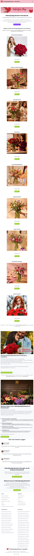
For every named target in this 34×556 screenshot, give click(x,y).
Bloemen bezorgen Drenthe (6, 515)
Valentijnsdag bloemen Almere (23, 513)
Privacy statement (4, 499)
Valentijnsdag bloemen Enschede (23, 529)
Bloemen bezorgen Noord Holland (7, 523)
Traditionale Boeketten (21, 502)
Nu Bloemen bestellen (5, 436)
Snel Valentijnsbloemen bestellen (7, 372)
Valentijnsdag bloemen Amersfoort (23, 515)
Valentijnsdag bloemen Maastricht (23, 539)
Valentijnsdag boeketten (21, 325)
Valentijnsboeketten (10, 376)
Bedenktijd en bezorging (5, 501)
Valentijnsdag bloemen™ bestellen (18, 549)
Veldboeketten (20, 497)
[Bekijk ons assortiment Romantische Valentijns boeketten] (17, 273)
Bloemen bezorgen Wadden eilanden (7, 532)
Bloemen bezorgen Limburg (6, 530)
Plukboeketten (20, 501)
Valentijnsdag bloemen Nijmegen (23, 541)
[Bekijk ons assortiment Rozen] (17, 143)
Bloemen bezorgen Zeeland (6, 527)
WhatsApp (3, 504)
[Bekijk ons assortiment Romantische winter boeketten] (17, 305)
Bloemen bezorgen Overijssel (6, 516)
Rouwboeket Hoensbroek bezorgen (7, 506)
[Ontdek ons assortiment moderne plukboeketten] (17, 79)
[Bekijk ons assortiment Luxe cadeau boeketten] (17, 176)
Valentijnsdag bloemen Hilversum (23, 534)
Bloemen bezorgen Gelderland (6, 518)
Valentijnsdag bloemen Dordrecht (23, 525)
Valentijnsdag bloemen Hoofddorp (23, 536)
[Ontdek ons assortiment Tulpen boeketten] (17, 208)
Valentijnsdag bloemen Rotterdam (23, 543)
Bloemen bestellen (17, 24)
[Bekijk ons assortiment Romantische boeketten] (17, 46)
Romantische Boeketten (22, 504)
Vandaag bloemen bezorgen (17, 476)
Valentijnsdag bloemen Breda (23, 520)
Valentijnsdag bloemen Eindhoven (23, 527)
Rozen (19, 499)
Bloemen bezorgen (17, 490)
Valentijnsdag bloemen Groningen (23, 530)
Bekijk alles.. (17, 61)
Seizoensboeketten (21, 495)
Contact (2, 502)
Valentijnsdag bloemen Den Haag (23, 523)
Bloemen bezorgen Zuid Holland (6, 525)
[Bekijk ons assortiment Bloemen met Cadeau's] (17, 241)
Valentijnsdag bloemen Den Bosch (23, 522)
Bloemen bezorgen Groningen (6, 513)
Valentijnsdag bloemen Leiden (23, 537)
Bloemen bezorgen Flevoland (6, 520)
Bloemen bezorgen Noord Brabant (7, 529)
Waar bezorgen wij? (4, 495)
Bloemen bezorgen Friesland (6, 511)
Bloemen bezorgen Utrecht (6, 522)
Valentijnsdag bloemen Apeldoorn (23, 516)
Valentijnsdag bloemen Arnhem (23, 518)
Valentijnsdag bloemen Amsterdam (24, 511)
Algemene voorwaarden (5, 497)
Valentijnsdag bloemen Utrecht (23, 546)
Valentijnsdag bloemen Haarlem (23, 532)
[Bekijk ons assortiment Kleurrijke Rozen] (17, 111)
